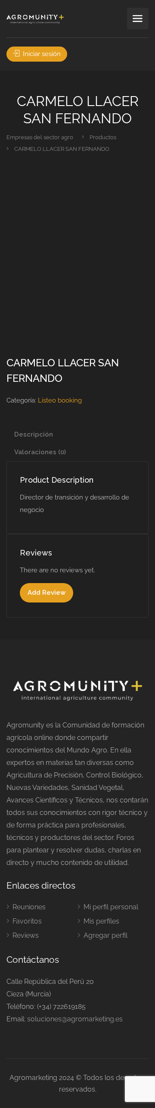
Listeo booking (60, 400)
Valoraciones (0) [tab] (40, 452)
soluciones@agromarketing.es (75, 1019)
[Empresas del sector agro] (35, 19)
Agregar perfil (105, 935)
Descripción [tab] (33, 434)
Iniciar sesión (41, 54)
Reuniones (29, 907)
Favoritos (27, 921)
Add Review (46, 592)
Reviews (25, 935)
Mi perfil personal (111, 907)
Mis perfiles (101, 921)
